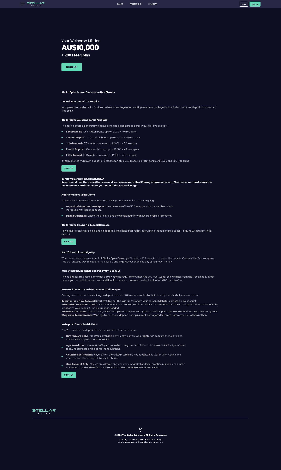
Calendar (152, 4)
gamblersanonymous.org (151, 442)
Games (120, 4)
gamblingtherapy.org (127, 442)
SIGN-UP (68, 168)
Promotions (135, 4)
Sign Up (255, 4)
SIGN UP (71, 67)
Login (243, 4)
